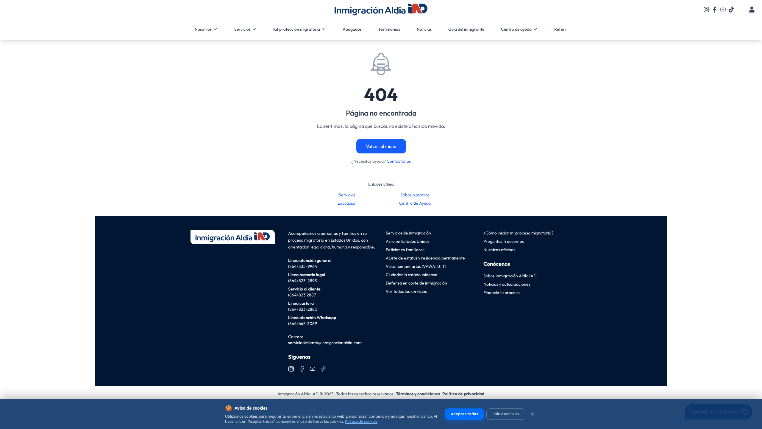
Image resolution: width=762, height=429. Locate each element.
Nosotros (203, 29)
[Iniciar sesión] (752, 10)
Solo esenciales (506, 413)
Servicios (242, 29)
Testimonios (389, 29)
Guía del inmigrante (466, 29)
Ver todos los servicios (406, 291)
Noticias (424, 29)
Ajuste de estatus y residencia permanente (425, 258)
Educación (347, 203)
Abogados (352, 29)
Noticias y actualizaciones (506, 284)
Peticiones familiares (405, 249)
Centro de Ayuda (415, 203)
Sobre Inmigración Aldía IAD (509, 276)
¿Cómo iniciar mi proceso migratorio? (518, 233)
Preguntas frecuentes (503, 241)
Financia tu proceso (501, 292)
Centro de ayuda (516, 29)
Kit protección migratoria (296, 29)
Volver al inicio (381, 146)
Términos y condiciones (418, 394)
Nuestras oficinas (499, 249)
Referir (560, 29)
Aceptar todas (464, 413)
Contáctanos (399, 161)
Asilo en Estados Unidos (408, 241)
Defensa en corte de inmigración (416, 283)
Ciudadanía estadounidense (411, 274)
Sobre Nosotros (415, 195)
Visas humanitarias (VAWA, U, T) (416, 266)
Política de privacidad (463, 394)
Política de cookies (361, 421)
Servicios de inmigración (408, 233)
